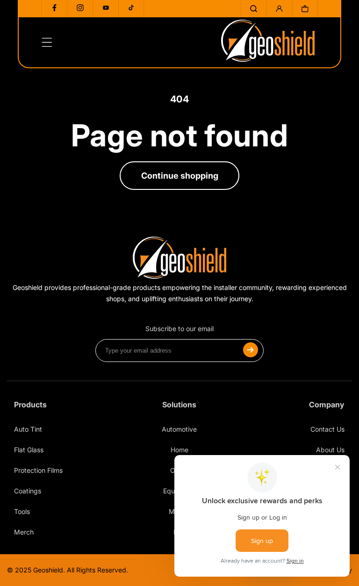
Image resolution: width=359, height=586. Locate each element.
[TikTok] (131, 8)
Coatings (27, 491)
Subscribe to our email (179, 329)
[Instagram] (80, 8)
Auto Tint (28, 429)
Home (179, 450)
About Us (330, 450)
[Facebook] (54, 8)
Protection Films (38, 470)
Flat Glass (28, 450)
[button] (253, 8)
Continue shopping (179, 176)
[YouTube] (105, 8)
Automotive (179, 429)
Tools (22, 511)
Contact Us (327, 429)
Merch (24, 532)
